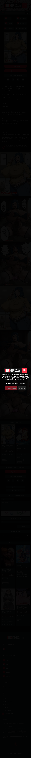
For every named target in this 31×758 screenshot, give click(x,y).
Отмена (22, 388)
